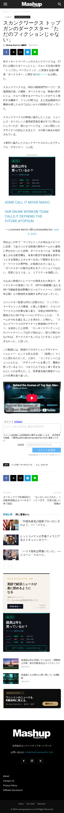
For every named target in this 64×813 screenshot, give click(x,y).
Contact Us (8, 780)
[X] (13, 52)
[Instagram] (32, 761)
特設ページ (41, 74)
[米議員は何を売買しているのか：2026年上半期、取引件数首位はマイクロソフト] (11, 663)
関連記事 (7, 514)
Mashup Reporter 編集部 (16, 45)
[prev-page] (5, 566)
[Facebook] (6, 52)
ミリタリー (26, 11)
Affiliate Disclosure (13, 790)
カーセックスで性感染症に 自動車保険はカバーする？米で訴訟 (17, 500)
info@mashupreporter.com (39, 752)
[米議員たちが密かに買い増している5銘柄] (11, 678)
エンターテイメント (22, 17)
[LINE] (35, 52)
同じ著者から (23, 514)
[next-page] (10, 566)
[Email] (20, 52)
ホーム (6, 11)
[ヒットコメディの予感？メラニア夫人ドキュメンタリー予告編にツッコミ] (11, 540)
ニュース (15, 11)
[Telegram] (28, 52)
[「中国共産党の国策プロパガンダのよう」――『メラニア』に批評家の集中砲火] (11, 525)
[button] (59, 4)
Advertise (41, 803)
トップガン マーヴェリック (21, 464)
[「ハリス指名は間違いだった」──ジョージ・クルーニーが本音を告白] (11, 554)
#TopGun (26, 221)
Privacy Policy (10, 785)
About (6, 776)
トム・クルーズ (42, 464)
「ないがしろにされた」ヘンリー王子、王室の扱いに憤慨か (47, 500)
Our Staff (30, 803)
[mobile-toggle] (5, 4)
